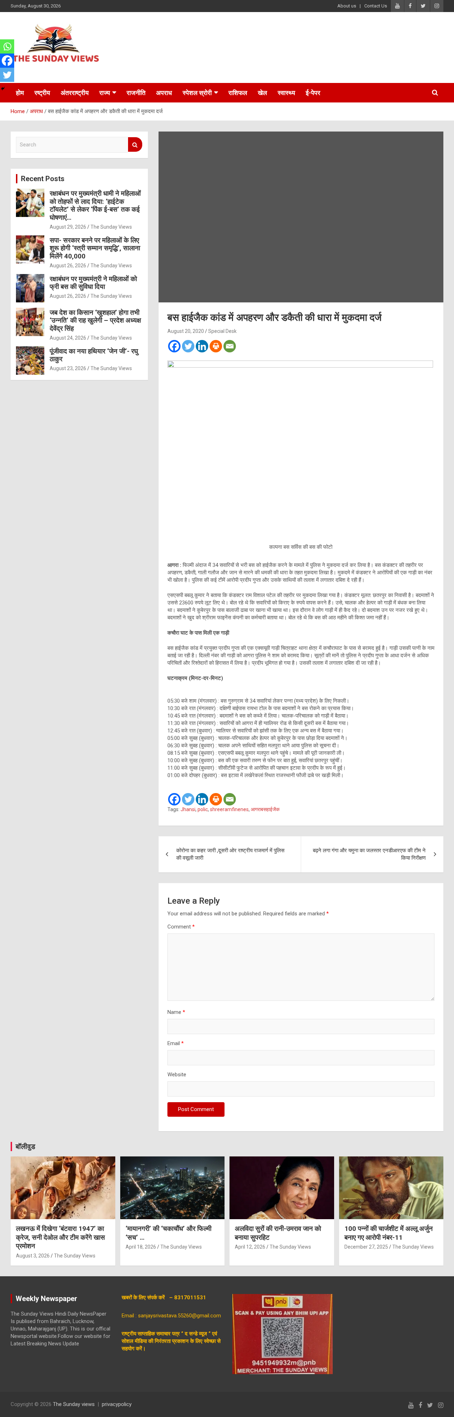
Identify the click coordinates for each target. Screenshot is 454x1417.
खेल (262, 92)
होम (20, 92)
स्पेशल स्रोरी (197, 92)
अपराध (164, 92)
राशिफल (237, 92)
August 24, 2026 (68, 338)
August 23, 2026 (68, 368)
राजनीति (136, 92)
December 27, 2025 (366, 1247)
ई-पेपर (313, 92)
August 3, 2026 (33, 1256)
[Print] (216, 346)
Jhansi (188, 809)
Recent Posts (43, 178)
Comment (181, 927)
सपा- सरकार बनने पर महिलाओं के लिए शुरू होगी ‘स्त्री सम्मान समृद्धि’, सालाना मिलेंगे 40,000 (95, 248)
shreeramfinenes (229, 809)
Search (135, 144)
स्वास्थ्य (286, 92)
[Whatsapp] (7, 46)
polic (203, 809)
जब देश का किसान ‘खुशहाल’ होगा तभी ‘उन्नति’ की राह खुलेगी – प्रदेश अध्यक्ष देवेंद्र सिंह (95, 320)
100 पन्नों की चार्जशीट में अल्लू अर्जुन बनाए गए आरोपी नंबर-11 (388, 1233)
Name (176, 1012)
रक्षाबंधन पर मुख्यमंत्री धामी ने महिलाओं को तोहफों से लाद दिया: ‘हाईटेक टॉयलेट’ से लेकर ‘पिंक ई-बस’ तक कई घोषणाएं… (95, 205)
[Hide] (3, 88)
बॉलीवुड (25, 1146)
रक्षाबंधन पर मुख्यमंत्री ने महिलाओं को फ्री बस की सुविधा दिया (93, 283)
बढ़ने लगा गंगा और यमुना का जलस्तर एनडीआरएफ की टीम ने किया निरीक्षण (369, 854)
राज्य (104, 92)
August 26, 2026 (68, 265)
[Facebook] (174, 346)
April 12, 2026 (250, 1247)
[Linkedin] (202, 346)
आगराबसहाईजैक (265, 809)
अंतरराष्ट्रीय (75, 92)
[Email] (229, 346)
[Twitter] (188, 346)
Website (176, 1074)
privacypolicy (117, 1404)
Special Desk (222, 331)
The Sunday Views (111, 227)
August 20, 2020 (185, 331)
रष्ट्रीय (42, 92)
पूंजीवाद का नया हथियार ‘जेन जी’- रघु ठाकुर (94, 355)
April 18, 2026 (141, 1247)
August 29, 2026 (68, 227)
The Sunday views (74, 1404)
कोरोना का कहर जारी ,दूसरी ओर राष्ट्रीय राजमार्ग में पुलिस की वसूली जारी (230, 854)
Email (175, 1043)
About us (346, 6)
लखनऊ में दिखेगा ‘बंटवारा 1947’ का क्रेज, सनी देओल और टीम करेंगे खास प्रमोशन (60, 1237)
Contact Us (375, 6)
